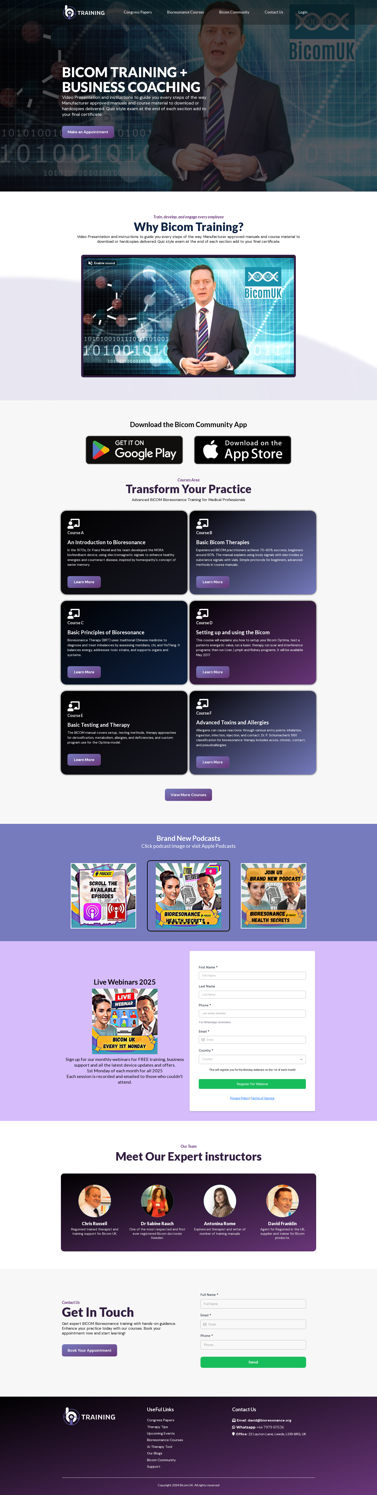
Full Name (209, 1295)
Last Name (207, 986)
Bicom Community (234, 12)
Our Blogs (154, 1453)
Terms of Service (262, 1098)
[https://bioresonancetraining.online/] (103, 1416)
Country (206, 1050)
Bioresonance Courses (185, 12)
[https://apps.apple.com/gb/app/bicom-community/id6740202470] (242, 450)
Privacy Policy (239, 1098)
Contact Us (274, 12)
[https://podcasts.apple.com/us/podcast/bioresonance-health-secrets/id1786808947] (103, 896)
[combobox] (252, 1059)
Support (153, 1466)
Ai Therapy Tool (159, 1446)
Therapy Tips (157, 1427)
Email (204, 1031)
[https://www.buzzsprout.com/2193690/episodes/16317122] (188, 896)
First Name (208, 967)
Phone (205, 1005)
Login (302, 12)
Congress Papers (138, 12)
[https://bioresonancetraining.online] (84, 12)
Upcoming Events (161, 1433)
